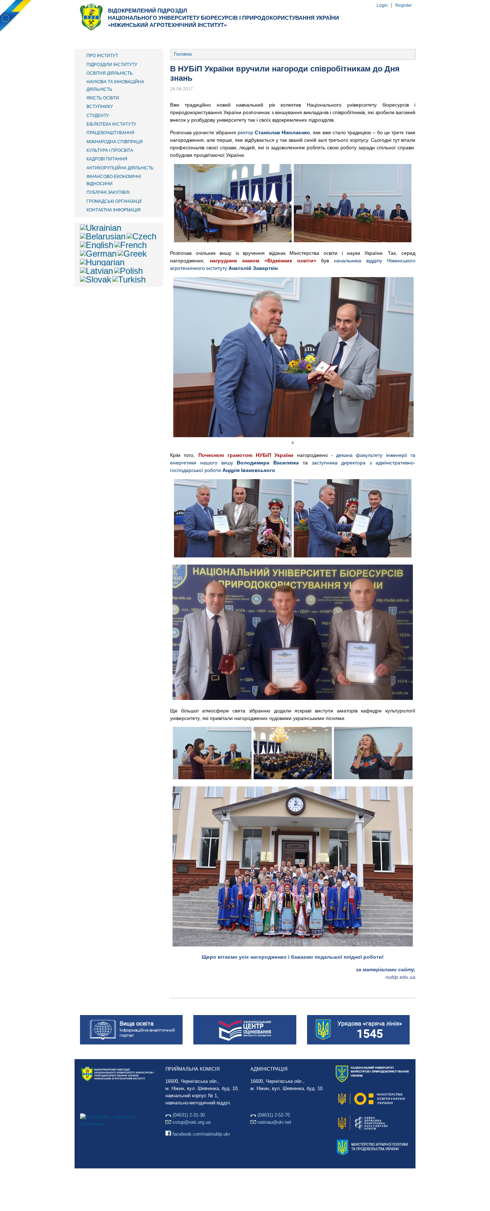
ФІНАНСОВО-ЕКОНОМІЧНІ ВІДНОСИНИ (113, 180)
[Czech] (141, 236)
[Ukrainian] (100, 228)
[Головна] (91, 29)
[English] (96, 245)
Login (382, 5)
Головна (183, 54)
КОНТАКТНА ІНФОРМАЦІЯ (113, 209)
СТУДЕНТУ (97, 115)
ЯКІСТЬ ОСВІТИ (102, 97)
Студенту (243, 39)
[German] (98, 253)
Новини (286, 39)
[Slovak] (95, 279)
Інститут (96, 39)
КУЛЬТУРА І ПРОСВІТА (109, 150)
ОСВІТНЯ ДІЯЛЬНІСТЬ (109, 73)
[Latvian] (96, 271)
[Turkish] (129, 279)
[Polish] (128, 271)
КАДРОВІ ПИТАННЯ (106, 159)
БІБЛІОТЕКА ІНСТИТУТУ (111, 124)
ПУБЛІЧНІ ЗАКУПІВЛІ (107, 192)
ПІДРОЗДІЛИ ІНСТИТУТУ (111, 64)
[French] (130, 245)
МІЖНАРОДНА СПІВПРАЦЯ (114, 141)
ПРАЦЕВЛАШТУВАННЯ (110, 132)
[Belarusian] (103, 236)
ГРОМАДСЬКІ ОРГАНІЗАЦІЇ (113, 201)
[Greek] (132, 253)
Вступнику (195, 39)
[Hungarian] (102, 262)
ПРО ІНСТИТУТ (102, 55)
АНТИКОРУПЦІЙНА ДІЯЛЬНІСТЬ (120, 167)
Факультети (144, 39)
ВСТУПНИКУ (99, 106)
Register (403, 5)
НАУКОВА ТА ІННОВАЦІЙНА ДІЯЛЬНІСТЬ (115, 85)
